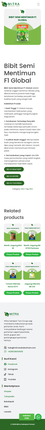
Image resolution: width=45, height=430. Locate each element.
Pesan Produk (13, 254)
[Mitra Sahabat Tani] (17, 4)
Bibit (23, 189)
